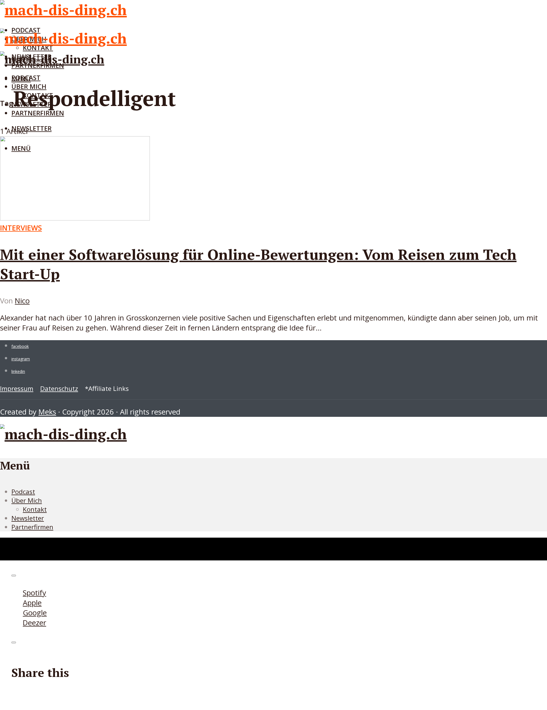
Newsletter (31, 128)
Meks (47, 412)
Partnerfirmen (37, 113)
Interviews (21, 228)
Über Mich (26, 500)
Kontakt (35, 509)
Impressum (16, 388)
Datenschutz (59, 388)
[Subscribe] (13, 575)
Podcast (25, 77)
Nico (22, 301)
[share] (13, 642)
